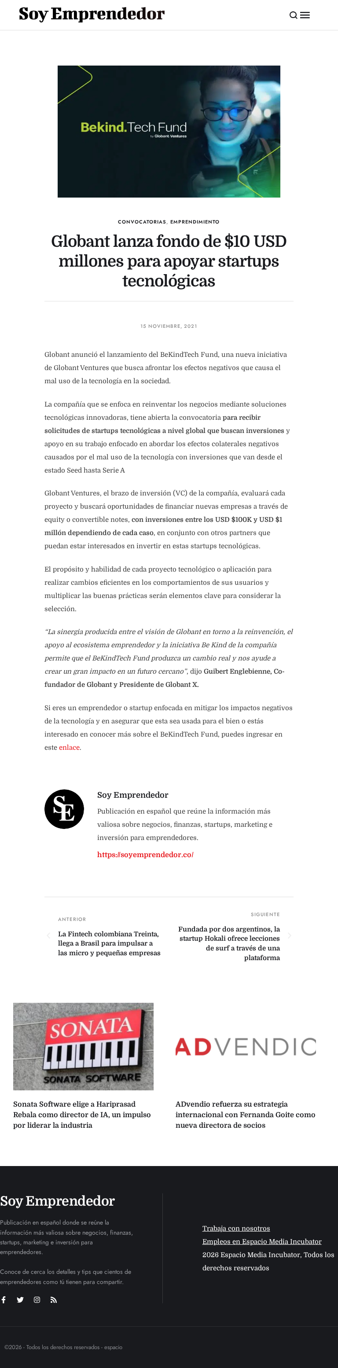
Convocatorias (142, 221)
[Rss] (53, 1299)
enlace (69, 748)
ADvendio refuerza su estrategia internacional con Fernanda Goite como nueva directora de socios (246, 1115)
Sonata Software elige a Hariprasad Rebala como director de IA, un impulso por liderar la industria (82, 1115)
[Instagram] (36, 1299)
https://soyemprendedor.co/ (145, 855)
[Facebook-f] (3, 1299)
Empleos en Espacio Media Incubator (262, 1242)
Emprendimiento (195, 221)
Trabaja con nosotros (236, 1228)
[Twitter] (20, 1299)
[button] (293, 15)
